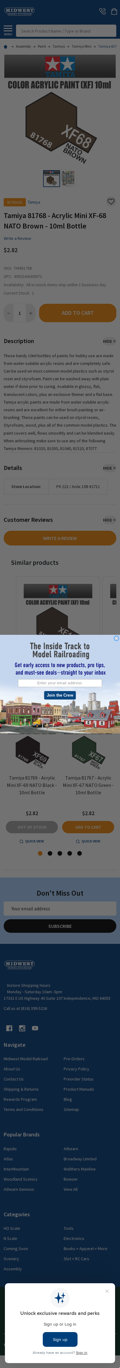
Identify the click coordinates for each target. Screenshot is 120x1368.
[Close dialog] (116, 638)
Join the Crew (60, 695)
